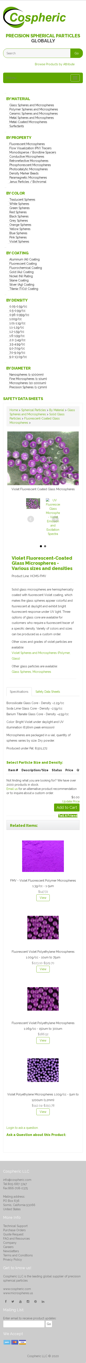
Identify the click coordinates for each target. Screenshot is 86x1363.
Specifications (19, 691)
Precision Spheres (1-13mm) (28, 387)
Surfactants (16, 126)
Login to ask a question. (22, 1127)
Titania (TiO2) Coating (23, 288)
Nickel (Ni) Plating (21, 276)
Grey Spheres (18, 220)
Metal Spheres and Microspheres (31, 117)
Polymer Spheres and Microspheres (33, 109)
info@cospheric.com (17, 1179)
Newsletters (11, 1251)
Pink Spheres (18, 237)
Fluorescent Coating (23, 263)
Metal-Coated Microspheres (28, 122)
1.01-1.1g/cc (17, 323)
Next (55, 519)
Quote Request (13, 1234)
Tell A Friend (67, 815)
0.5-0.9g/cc (17, 310)
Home (14, 410)
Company (9, 1242)
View (43, 897)
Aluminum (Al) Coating (24, 259)
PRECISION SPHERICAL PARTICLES (43, 35)
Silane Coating (19, 280)
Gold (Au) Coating (21, 272)
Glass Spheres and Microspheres (31, 105)
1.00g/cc (15, 319)
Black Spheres (19, 216)
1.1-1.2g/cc (16, 327)
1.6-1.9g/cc (17, 335)
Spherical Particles (33, 410)
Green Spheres (19, 208)
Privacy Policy (12, 1259)
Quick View (40, 839)
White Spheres (19, 203)
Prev (30, 519)
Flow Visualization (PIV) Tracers (30, 148)
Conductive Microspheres (26, 156)
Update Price (71, 801)
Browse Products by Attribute (55, 64)
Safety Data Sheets (23, 398)
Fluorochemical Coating (25, 267)
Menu (11, 78)
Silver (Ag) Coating (21, 284)
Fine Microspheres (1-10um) (28, 378)
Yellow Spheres (19, 229)
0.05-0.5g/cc (18, 306)
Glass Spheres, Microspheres (31, 671)
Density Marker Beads (24, 173)
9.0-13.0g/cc (18, 356)
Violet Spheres (19, 241)
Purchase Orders (14, 1230)
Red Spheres (18, 212)
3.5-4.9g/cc (17, 344)
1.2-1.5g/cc (16, 331)
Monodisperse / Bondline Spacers (32, 152)
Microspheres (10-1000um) (27, 383)
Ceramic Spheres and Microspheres (33, 113)
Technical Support (15, 1226)
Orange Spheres (20, 224)
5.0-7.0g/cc (17, 348)
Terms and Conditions (18, 1255)
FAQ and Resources (16, 1238)
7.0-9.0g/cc (17, 352)
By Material (56, 410)
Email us (12, 789)
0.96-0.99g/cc (19, 314)
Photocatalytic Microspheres (28, 169)
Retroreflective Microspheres (28, 160)
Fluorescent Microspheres (27, 144)
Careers (8, 1247)
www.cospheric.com (17, 1289)
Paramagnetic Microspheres (28, 177)
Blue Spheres (18, 233)
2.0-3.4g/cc (17, 340)
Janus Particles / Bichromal (27, 181)
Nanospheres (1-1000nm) (26, 374)
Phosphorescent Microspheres (30, 165)
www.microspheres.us (18, 1293)
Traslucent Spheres (22, 199)
